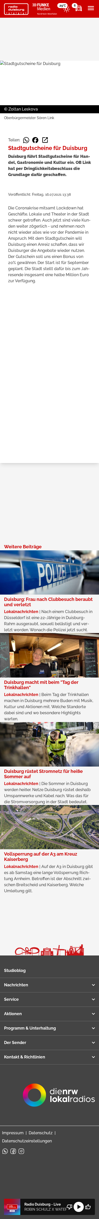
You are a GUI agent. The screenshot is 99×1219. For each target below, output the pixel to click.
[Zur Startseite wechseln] (16, 9)
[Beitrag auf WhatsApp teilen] (26, 140)
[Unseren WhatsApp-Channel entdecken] (5, 1151)
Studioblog (15, 970)
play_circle (79, 1207)
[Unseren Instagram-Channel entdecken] (21, 1151)
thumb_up (88, 1207)
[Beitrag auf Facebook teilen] (35, 140)
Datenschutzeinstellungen (27, 1141)
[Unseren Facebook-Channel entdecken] (13, 1151)
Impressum (13, 1132)
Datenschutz (41, 1132)
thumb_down (70, 1207)
